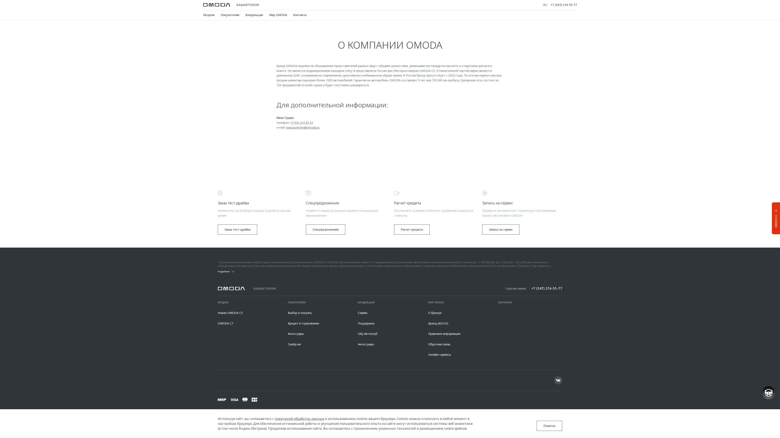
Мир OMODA (278, 15)
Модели (208, 15)
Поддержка (366, 323)
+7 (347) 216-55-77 (564, 4)
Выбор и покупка (300, 313)
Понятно (549, 426)
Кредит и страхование (303, 323)
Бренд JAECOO (438, 323)
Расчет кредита (412, 229)
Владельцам (254, 15)
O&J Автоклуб (367, 334)
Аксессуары (296, 334)
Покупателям (230, 15)
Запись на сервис (501, 229)
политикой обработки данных (299, 419)
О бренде (435, 313)
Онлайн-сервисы (439, 354)
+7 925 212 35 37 (301, 123)
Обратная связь (439, 344)
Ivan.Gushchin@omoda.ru (303, 127)
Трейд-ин (294, 344)
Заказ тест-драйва (237, 229)
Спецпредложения (326, 229)
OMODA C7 (225, 323)
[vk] (558, 380)
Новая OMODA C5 (230, 313)
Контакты (300, 15)
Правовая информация (444, 334)
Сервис (363, 313)
